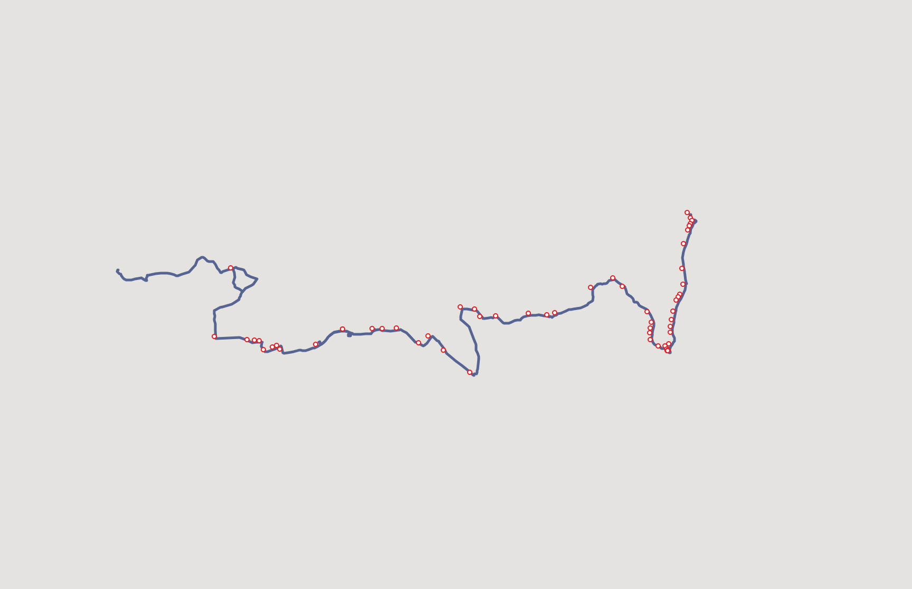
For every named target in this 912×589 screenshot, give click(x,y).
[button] (691, 225)
